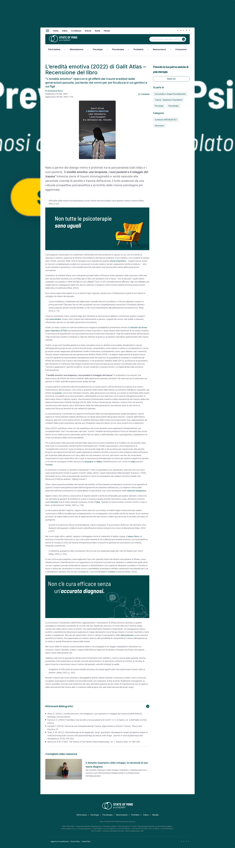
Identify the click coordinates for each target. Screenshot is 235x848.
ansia (112, 571)
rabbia (99, 461)
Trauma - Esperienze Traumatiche (168, 100)
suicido (58, 393)
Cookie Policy (86, 841)
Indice (65, 31)
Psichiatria (138, 49)
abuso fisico (133, 536)
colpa (132, 461)
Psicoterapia (118, 49)
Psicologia (98, 49)
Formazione (181, 49)
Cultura (146, 815)
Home (56, 31)
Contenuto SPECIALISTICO (166, 120)
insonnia (54, 502)
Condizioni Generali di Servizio (113, 831)
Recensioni (159, 126)
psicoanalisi (55, 319)
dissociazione (127, 635)
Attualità (155, 815)
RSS (142, 831)
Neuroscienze (159, 49)
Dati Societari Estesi (132, 831)
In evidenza (76, 31)
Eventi (97, 31)
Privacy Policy (75, 841)
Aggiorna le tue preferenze (60, 841)
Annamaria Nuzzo (55, 91)
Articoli (88, 31)
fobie (97, 502)
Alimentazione (76, 49)
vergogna (88, 461)
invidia (49, 464)
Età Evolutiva (54, 49)
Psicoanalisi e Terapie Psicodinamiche (170, 94)
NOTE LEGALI (96, 831)
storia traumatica (118, 261)
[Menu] (47, 30)
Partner (107, 31)
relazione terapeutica (136, 490)
